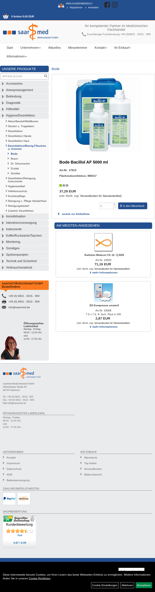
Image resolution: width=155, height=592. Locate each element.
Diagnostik (13, 102)
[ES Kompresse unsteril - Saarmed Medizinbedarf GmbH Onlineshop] (103, 292)
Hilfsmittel (12, 109)
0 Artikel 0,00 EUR (22, 16)
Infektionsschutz (17, 191)
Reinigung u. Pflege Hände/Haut (27, 200)
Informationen (16, 56)
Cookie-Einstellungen (105, 585)
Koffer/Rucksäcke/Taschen (24, 235)
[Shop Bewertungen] (20, 531)
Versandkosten (93, 468)
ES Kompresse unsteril (104, 305)
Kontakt (100, 47)
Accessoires (14, 83)
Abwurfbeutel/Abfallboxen (23, 121)
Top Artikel (90, 463)
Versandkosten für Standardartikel (100, 195)
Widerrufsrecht (93, 474)
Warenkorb (90, 457)
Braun (14, 158)
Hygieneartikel (16, 186)
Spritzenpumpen (17, 254)
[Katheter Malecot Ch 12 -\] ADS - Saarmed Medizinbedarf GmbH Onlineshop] (103, 242)
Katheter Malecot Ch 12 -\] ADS (104, 254)
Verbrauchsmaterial (19, 267)
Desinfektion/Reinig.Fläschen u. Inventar (27, 147)
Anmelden (93, 7)
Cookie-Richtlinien (39, 578)
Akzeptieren (144, 585)
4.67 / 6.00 (19, 542)
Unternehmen (29, 47)
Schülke (15, 173)
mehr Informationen (104, 272)
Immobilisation (16, 216)
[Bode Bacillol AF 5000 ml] (103, 114)
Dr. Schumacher (20, 163)
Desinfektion (15, 131)
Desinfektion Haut (18, 140)
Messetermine (77, 47)
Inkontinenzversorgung (21, 222)
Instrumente (14, 229)
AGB (9, 474)
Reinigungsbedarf (18, 205)
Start (10, 47)
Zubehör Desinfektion (21, 210)
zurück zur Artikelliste (75, 213)
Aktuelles (54, 47)
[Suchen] (45, 76)
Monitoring (13, 241)
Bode (14, 153)
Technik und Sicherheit (21, 261)
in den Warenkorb (133, 205)
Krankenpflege (16, 196)
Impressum (13, 463)
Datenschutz (14, 468)
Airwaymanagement (19, 90)
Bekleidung (13, 96)
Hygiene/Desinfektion (20, 115)
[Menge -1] (114, 207)
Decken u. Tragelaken (21, 126)
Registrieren (76, 7)
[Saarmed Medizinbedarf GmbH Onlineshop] (39, 31)
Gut (20, 535)
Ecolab (15, 168)
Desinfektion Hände (19, 135)
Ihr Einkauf (121, 47)
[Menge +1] (114, 204)
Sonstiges (12, 248)
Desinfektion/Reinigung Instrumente (22, 180)
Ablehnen (127, 585)
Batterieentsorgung (18, 480)
